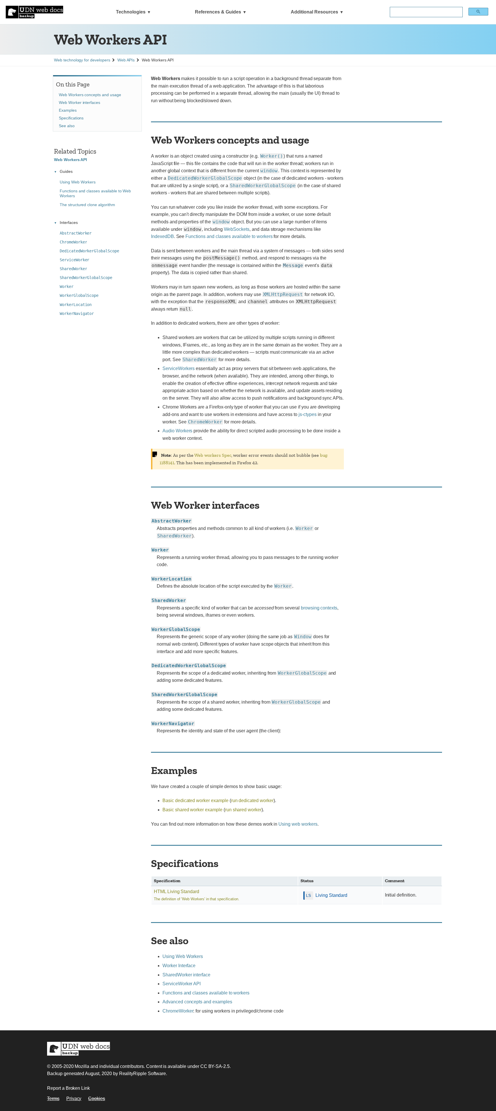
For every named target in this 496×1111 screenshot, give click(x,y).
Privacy (74, 1098)
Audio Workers (177, 430)
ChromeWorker (177, 1011)
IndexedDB (162, 236)
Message (293, 265)
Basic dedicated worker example (195, 800)
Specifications (71, 118)
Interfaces (69, 222)
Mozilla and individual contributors (109, 1066)
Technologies (131, 11)
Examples (68, 110)
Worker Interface (178, 965)
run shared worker (243, 809)
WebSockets (237, 229)
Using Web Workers (182, 956)
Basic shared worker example (192, 809)
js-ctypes (308, 414)
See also (67, 125)
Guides (66, 171)
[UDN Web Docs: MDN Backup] (34, 12)
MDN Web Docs (78, 1049)
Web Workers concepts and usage (90, 94)
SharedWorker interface (186, 974)
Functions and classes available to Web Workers (95, 193)
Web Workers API (70, 159)
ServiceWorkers (178, 368)
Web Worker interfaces (79, 102)
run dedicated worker (252, 800)
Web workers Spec (212, 455)
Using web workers (297, 824)
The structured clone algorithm (87, 204)
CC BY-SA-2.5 (215, 1066)
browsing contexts (319, 607)
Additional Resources (314, 11)
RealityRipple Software (142, 1073)
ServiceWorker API (181, 983)
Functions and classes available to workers (228, 236)
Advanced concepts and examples (197, 1001)
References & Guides (218, 11)
